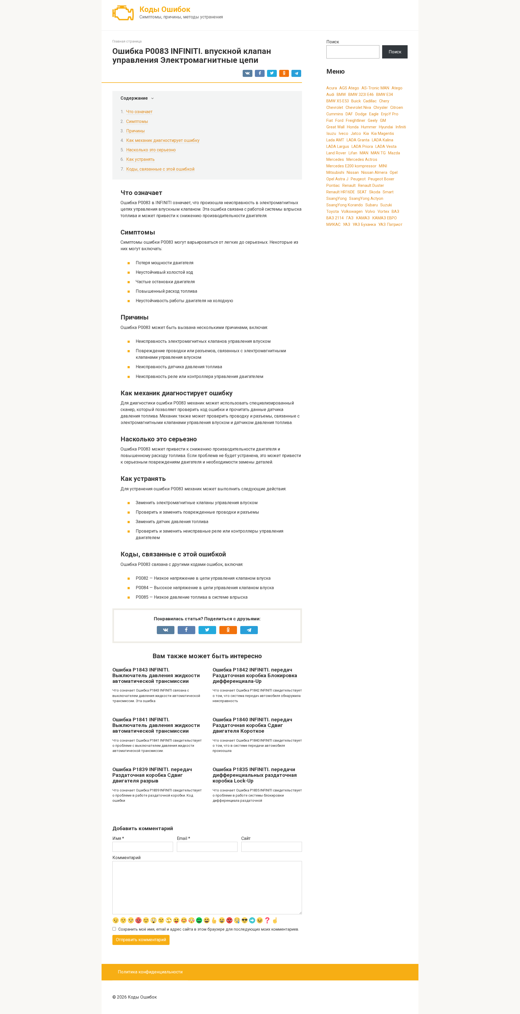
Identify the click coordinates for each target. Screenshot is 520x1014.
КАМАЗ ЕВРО (384, 218)
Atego (397, 88)
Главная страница (127, 41)
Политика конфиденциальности (150, 971)
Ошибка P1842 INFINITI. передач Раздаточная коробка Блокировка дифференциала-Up (255, 675)
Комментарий (126, 857)
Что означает (139, 111)
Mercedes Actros (361, 159)
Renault (349, 185)
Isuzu (331, 133)
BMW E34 (384, 94)
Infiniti (400, 127)
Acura (331, 88)
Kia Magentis (382, 133)
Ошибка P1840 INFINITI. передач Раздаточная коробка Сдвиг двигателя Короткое (252, 725)
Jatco (356, 133)
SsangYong (336, 198)
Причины (135, 130)
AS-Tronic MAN (375, 88)
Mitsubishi (335, 172)
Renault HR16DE (340, 192)
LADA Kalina (382, 140)
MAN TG (378, 153)
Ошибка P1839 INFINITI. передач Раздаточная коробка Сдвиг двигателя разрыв (152, 775)
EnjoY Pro (389, 114)
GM (383, 120)
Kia (366, 133)
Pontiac (333, 185)
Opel (394, 172)
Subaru (371, 205)
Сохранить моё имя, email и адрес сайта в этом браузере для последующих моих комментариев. (208, 929)
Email (183, 838)
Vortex (383, 211)
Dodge (361, 114)
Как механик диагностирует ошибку (163, 140)
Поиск (332, 41)
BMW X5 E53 (337, 101)
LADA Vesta (385, 146)
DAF (349, 114)
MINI (383, 166)
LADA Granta (358, 140)
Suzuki (386, 205)
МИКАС (333, 224)
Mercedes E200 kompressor (351, 166)
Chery (384, 101)
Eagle (374, 114)
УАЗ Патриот (390, 224)
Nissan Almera (374, 172)
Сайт (246, 838)
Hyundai (386, 127)
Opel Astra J (337, 179)
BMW (341, 94)
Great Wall (335, 127)
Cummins (334, 114)
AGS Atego (349, 88)
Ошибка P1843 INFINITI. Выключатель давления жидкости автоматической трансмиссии (156, 675)
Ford (339, 120)
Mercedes (335, 159)
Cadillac (370, 101)
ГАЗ (349, 218)
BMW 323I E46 (361, 94)
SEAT (362, 192)
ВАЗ (395, 211)
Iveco (343, 133)
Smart (388, 192)
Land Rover (336, 153)
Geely (373, 120)
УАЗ (346, 224)
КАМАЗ (363, 218)
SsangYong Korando (344, 205)
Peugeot (358, 179)
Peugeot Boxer (381, 179)
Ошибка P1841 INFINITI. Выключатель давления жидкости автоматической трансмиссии (156, 725)
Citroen (396, 107)
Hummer (368, 127)
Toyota (332, 211)
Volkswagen (352, 211)
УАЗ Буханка (364, 224)
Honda (353, 127)
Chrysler (380, 107)
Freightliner (355, 120)
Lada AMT (335, 140)
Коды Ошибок (164, 9)
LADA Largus (337, 146)
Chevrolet (334, 107)
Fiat (329, 120)
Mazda (394, 153)
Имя (118, 838)
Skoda (374, 192)
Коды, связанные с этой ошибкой (160, 169)
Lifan (353, 153)
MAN (364, 153)
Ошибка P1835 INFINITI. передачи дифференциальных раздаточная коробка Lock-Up (255, 775)
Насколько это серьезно (151, 149)
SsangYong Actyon (366, 198)
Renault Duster (371, 185)
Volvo (370, 211)
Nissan (353, 172)
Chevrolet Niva (358, 107)
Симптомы (137, 121)
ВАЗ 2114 (335, 218)
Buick (356, 101)
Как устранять (140, 159)
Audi (330, 94)
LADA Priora (362, 146)
